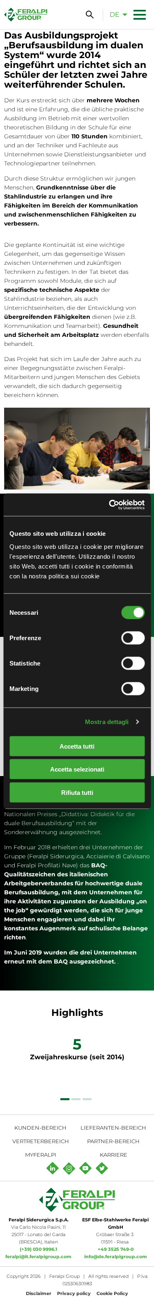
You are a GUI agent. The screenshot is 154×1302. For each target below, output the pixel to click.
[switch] (133, 637)
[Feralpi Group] (25, 15)
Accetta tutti (77, 745)
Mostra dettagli (107, 721)
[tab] (64, 1099)
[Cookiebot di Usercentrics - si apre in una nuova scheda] (110, 504)
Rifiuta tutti (77, 792)
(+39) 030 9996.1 (38, 1249)
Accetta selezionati (77, 769)
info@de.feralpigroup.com (115, 1256)
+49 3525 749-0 (115, 1249)
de (115, 14)
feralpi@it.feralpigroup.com (38, 1256)
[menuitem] (116, 14)
